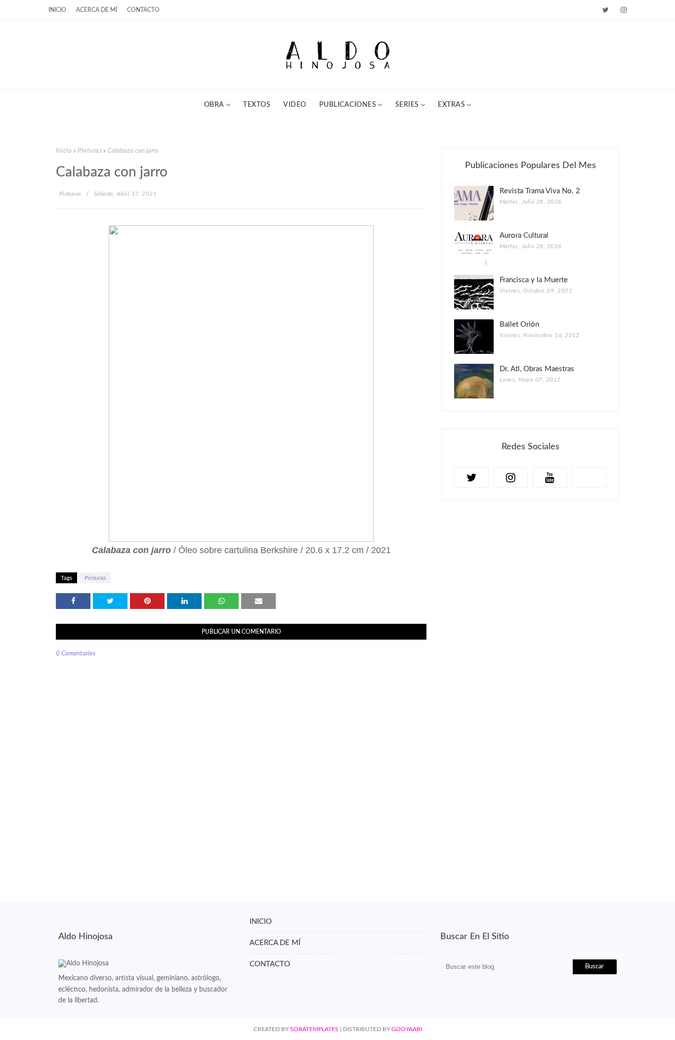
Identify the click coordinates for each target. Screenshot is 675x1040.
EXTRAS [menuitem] (451, 104)
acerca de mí (96, 10)
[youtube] (550, 477)
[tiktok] (589, 477)
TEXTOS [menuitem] (256, 104)
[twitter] (605, 10)
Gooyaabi (406, 1029)
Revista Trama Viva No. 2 (540, 191)
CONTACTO (270, 964)
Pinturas (90, 151)
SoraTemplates (314, 1029)
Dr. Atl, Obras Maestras (537, 369)
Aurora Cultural (524, 235)
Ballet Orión (519, 324)
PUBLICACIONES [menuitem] (348, 104)
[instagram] (622, 10)
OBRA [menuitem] (214, 104)
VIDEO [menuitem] (294, 104)
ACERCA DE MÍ (275, 943)
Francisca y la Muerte (534, 280)
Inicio (64, 151)
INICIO (57, 10)
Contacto (143, 10)
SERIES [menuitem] (407, 104)
